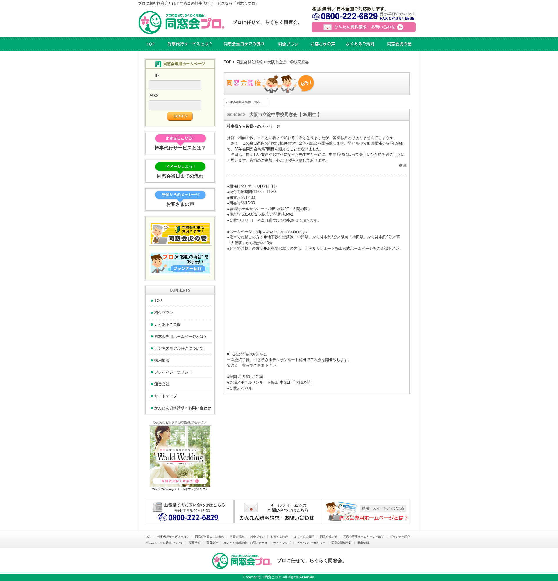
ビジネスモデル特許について (178, 348)
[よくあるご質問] (360, 44)
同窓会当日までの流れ (209, 536)
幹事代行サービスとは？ (173, 536)
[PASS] (175, 107)
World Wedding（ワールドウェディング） (180, 489)
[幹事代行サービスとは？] (190, 44)
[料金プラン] (289, 44)
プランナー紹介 (400, 536)
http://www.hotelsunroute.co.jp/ (281, 231)
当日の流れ (237, 536)
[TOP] (150, 44)
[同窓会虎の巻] (399, 44)
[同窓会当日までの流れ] (244, 44)
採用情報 (161, 360)
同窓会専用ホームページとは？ (180, 336)
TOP (228, 62)
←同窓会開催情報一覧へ (243, 102)
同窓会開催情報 (249, 62)
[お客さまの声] (323, 44)
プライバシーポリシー (173, 372)
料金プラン (163, 312)
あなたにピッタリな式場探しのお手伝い (180, 422)
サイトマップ (165, 396)
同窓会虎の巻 (328, 536)
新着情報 (363, 542)
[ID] (175, 87)
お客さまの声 (279, 536)
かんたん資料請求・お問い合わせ (182, 408)
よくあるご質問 (167, 324)
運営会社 (161, 384)
